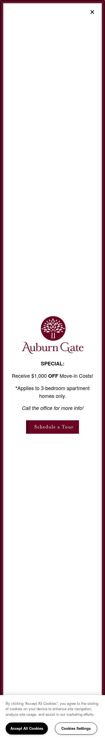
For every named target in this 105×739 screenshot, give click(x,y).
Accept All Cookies (26, 728)
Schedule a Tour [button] (54, 427)
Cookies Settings (76, 728)
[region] (52, 717)
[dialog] (52, 369)
